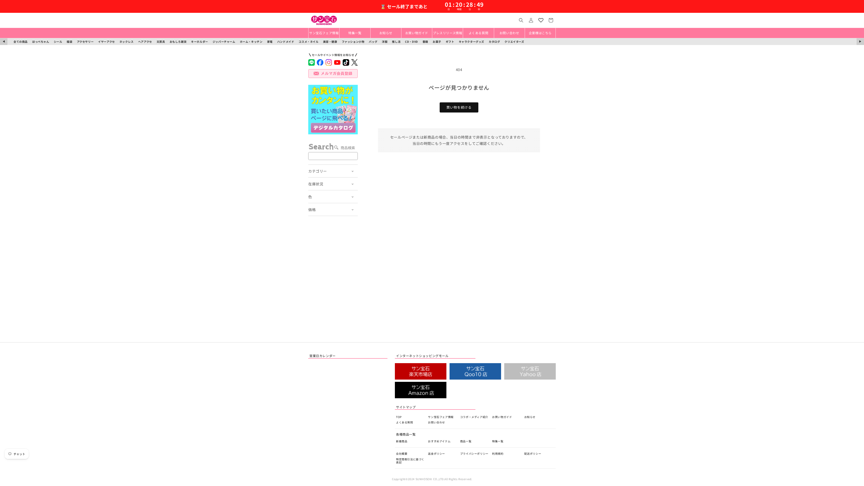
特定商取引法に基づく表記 (410, 460)
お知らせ (530, 417)
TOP (399, 417)
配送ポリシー (532, 453)
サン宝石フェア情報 (440, 417)
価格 (312, 209)
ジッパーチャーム (224, 41)
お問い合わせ (436, 422)
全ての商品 (21, 41)
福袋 (69, 41)
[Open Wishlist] (541, 20)
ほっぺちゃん (40, 41)
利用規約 (497, 453)
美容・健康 (330, 41)
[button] (521, 20)
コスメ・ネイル (308, 41)
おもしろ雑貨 (178, 41)
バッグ (373, 41)
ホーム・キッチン (251, 41)
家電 (270, 41)
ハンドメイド (285, 41)
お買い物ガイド (502, 417)
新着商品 (401, 441)
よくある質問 (404, 422)
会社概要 (401, 453)
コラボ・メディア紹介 (474, 417)
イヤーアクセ (106, 41)
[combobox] (333, 156)
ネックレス (126, 41)
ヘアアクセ (145, 41)
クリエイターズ (514, 41)
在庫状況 (315, 184)
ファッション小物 (353, 41)
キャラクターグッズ (471, 41)
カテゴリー (317, 171)
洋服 (384, 41)
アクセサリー (85, 41)
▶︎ (860, 41)
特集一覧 (497, 441)
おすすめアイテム (439, 441)
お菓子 (437, 41)
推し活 (396, 41)
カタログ (494, 41)
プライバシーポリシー (474, 453)
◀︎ (3, 41)
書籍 (425, 41)
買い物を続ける (459, 107)
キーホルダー (199, 41)
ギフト (450, 41)
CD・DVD (411, 41)
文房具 (161, 41)
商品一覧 (465, 441)
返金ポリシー (436, 453)
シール (58, 41)
